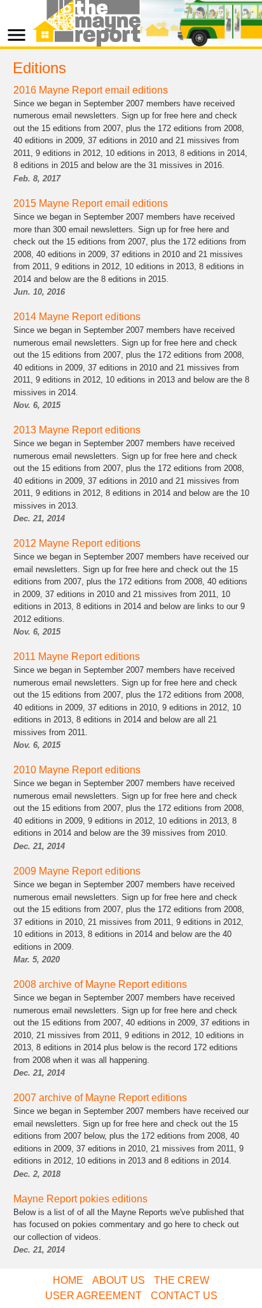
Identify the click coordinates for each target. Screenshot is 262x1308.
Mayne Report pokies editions (80, 1198)
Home (68, 1280)
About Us (118, 1280)
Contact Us (184, 1295)
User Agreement (93, 1295)
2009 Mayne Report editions (77, 871)
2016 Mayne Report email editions (90, 90)
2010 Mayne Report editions (77, 769)
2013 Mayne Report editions (77, 430)
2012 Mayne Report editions (77, 543)
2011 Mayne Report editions (76, 656)
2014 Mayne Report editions (77, 316)
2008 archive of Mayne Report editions (100, 984)
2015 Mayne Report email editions (90, 203)
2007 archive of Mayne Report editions (100, 1097)
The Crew (181, 1280)
